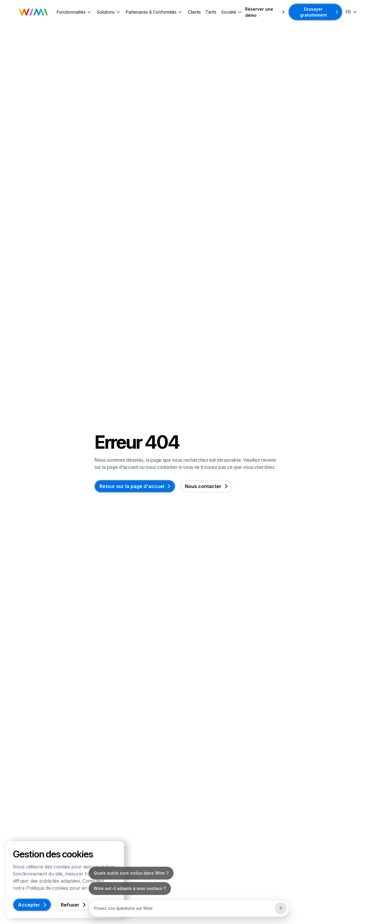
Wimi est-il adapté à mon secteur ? (130, 888)
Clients (194, 11)
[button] (74, 12)
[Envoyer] (281, 908)
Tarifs (211, 11)
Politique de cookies (47, 888)
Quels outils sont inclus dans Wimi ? (131, 872)
